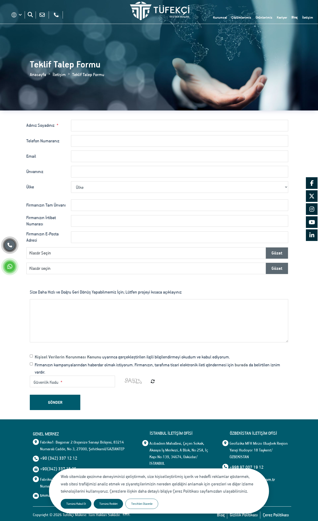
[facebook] (312, 183)
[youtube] (312, 222)
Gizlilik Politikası (244, 515)
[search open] (30, 14)
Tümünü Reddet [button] (108, 503)
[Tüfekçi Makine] (159, 12)
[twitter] (312, 196)
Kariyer (282, 17)
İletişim (307, 17)
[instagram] (312, 209)
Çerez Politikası (276, 515)
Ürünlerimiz (264, 17)
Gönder (55, 402)
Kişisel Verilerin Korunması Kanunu (68, 357)
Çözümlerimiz (241, 17)
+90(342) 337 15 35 (58, 468)
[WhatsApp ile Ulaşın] (10, 267)
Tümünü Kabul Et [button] (76, 503)
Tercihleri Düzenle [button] (141, 503)
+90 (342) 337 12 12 (58, 458)
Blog (294, 17)
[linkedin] (312, 235)
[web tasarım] (126, 515)
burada (241, 364)
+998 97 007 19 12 (247, 467)
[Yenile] (153, 381)
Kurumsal (220, 17)
